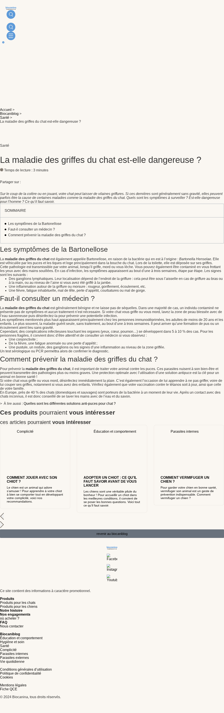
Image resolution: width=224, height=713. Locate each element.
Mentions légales (13, 685)
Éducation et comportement (21, 638)
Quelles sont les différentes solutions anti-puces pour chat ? (70, 403)
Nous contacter (11, 626)
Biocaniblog (9, 113)
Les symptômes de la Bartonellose (34, 224)
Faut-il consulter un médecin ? (31, 229)
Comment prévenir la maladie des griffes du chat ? (47, 235)
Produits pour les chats (17, 602)
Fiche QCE (8, 689)
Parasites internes (14, 654)
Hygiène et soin (12, 642)
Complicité (8, 650)
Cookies (6, 677)
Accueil (6, 110)
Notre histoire (11, 610)
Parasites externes (14, 658)
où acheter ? (9, 618)
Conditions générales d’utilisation (26, 669)
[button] (112, 517)
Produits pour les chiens (18, 606)
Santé (4, 117)
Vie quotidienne (12, 661)
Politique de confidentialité (20, 673)
